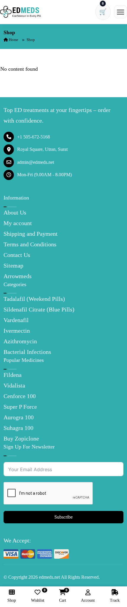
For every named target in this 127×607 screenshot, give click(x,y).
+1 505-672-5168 (33, 136)
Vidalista (14, 385)
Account (88, 600)
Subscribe (63, 516)
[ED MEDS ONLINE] (20, 11)
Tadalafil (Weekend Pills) (34, 299)
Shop (11, 600)
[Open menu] (120, 11)
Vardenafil (16, 320)
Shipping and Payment (31, 233)
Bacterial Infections (27, 352)
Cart (62, 596)
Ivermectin (17, 330)
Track (115, 600)
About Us (15, 212)
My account (18, 223)
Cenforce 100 (20, 396)
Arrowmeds (18, 276)
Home (13, 39)
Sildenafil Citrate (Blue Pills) (39, 309)
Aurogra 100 (19, 417)
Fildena (13, 375)
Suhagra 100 (18, 428)
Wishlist (37, 596)
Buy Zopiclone (21, 438)
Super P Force (20, 406)
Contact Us (17, 255)
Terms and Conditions (30, 244)
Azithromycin (20, 341)
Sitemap (13, 265)
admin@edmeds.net (35, 162)
